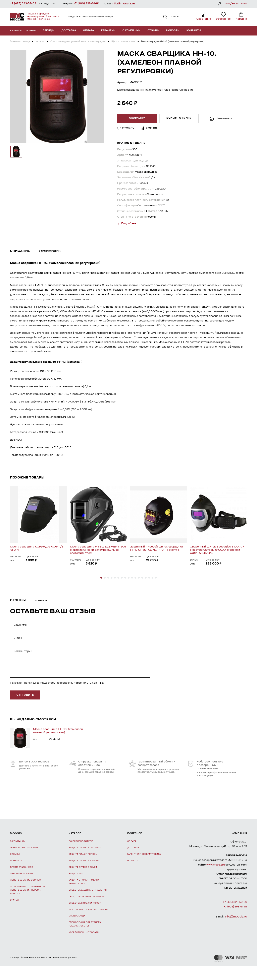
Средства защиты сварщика (87, 896)
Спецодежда (77, 916)
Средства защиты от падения (88, 890)
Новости (172, 30)
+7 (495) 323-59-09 (23, 3)
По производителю (81, 841)
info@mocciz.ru (123, 3)
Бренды (48, 30)
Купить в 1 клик (178, 118)
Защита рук (76, 874)
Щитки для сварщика (123, 42)
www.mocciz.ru (215, 865)
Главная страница (20, 42)
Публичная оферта (22, 874)
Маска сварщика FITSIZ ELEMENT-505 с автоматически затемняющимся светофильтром (98, 549)
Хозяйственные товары (84, 932)
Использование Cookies (25, 880)
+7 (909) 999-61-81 (86, 3)
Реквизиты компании (24, 848)
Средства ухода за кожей (85, 903)
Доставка (68, 30)
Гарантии (108, 30)
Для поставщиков (21, 867)
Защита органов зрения (84, 861)
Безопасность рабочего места (88, 909)
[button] (101, 578)
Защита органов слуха (83, 867)
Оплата (88, 30)
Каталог (40, 42)
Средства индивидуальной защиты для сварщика (77, 42)
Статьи (14, 900)
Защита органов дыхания (85, 848)
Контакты (194, 30)
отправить (25, 695)
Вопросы (41, 601)
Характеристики (50, 251)
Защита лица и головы (83, 854)
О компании (131, 30)
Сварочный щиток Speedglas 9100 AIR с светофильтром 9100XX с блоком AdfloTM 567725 (217, 549)
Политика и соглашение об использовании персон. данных (27, 890)
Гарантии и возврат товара (144, 854)
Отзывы (153, 30)
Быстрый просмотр (38, 514)
